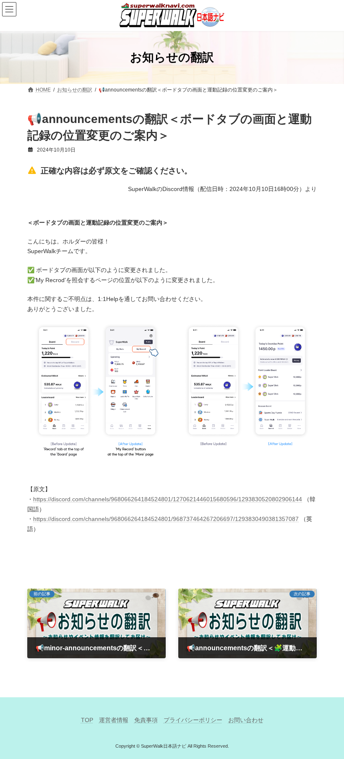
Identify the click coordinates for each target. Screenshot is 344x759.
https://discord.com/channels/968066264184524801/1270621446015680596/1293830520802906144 (167, 499)
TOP (87, 720)
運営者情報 (113, 720)
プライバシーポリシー (193, 720)
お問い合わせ (245, 720)
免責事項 (146, 720)
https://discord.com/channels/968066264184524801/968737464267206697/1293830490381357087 (166, 519)
